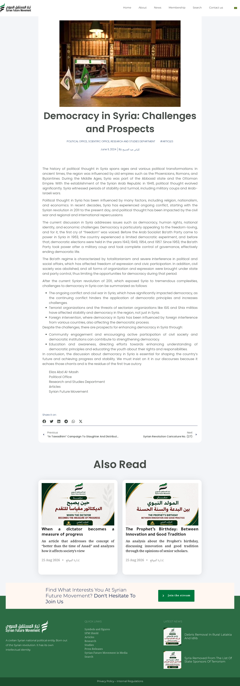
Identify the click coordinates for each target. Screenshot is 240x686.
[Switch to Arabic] (235, 7)
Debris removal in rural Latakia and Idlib (208, 636)
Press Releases (94, 649)
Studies (89, 645)
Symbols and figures (97, 629)
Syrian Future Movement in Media (106, 653)
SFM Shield (91, 633)
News (157, 7)
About (143, 7)
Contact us (216, 7)
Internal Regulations (130, 681)
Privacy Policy (105, 681)
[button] (44, 421)
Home (127, 7)
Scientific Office (99, 141)
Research (90, 641)
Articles (167, 141)
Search (197, 7)
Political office (77, 141)
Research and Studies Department (133, 141)
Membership (177, 7)
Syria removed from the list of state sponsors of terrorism (208, 659)
